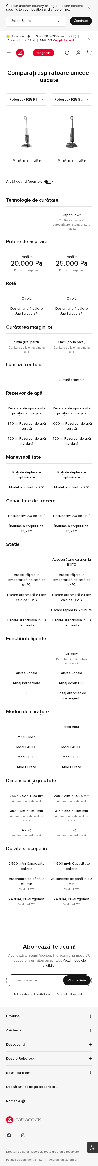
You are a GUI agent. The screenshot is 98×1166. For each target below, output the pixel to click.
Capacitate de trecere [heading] (31, 500)
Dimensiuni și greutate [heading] (31, 780)
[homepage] (20, 53)
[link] (49, 1073)
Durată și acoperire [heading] (27, 848)
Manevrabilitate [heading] (23, 457)
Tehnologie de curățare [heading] (32, 200)
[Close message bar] (89, 39)
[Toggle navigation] (9, 52)
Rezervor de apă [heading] (24, 393)
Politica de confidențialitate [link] (24, 1159)
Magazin (43, 52)
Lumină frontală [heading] (23, 364)
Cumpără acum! (63, 40)
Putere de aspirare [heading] (26, 241)
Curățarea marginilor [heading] (29, 327)
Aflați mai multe (27, 160)
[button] (26, 99)
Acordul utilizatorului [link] (63, 1159)
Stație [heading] (13, 544)
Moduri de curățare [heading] (27, 711)
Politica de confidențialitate (32, 994)
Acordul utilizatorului (70, 994)
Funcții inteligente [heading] (26, 638)
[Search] (67, 53)
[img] (49, 1119)
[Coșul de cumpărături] (89, 53)
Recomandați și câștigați (92, 1147)
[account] (78, 53)
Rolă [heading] (11, 283)
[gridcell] (26, 222)
